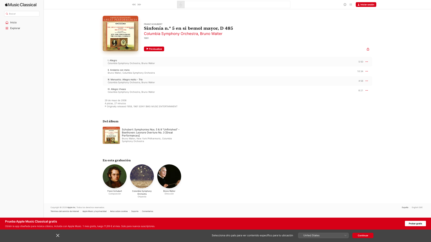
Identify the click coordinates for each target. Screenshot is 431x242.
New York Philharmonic (149, 138)
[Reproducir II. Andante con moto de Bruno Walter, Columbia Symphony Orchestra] (99, 71)
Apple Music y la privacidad (94, 211)
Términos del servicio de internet (65, 211)
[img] (20, 4)
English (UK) (417, 207)
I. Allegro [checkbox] (112, 60)
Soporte (134, 211)
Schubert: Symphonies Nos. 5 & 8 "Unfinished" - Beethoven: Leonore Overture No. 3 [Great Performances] (150, 132)
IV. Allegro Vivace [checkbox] (117, 89)
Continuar (363, 235)
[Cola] (350, 4)
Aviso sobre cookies (119, 211)
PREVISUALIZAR (356, 62)
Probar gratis (415, 223)
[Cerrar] (57, 235)
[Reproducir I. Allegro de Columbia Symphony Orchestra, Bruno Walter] (99, 61)
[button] (21, 22)
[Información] (345, 4)
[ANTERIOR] (134, 4)
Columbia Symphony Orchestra (171, 33)
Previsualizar (155, 49)
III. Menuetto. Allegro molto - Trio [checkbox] (125, 79)
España (405, 207)
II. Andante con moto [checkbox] (119, 70)
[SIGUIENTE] (139, 4)
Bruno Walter (211, 33)
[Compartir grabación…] (368, 49)
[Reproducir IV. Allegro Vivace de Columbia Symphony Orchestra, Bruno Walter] (99, 90)
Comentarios (147, 211)
